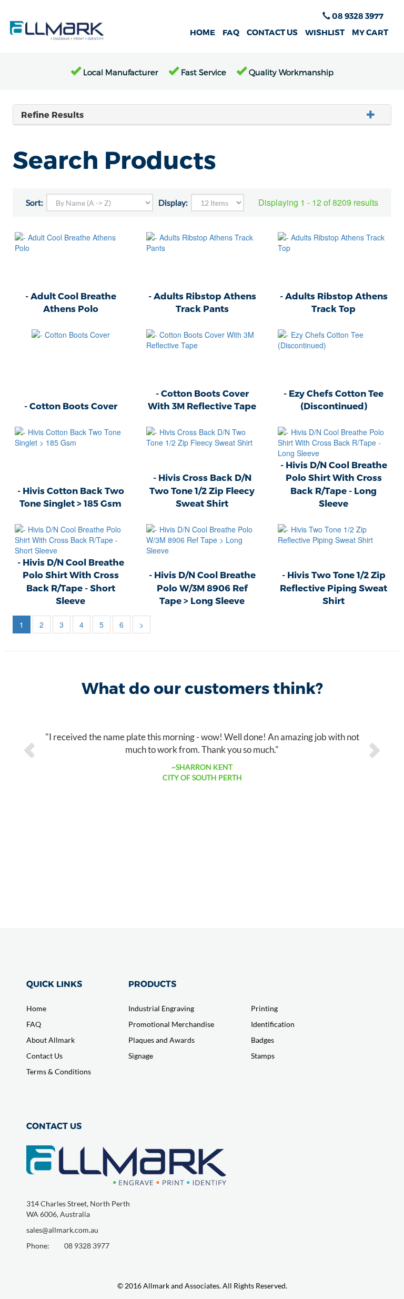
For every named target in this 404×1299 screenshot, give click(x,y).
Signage (140, 1055)
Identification (273, 1024)
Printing (264, 1008)
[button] (30, 749)
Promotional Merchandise (171, 1024)
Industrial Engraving (161, 1008)
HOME (202, 32)
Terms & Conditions (58, 1071)
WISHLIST (325, 32)
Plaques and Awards (161, 1039)
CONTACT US (272, 32)
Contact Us (44, 1055)
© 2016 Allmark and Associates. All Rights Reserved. (202, 1285)
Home (36, 1008)
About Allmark (50, 1039)
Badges (262, 1039)
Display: (173, 202)
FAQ (231, 32)
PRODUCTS (152, 984)
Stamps (263, 1055)
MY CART (370, 32)
